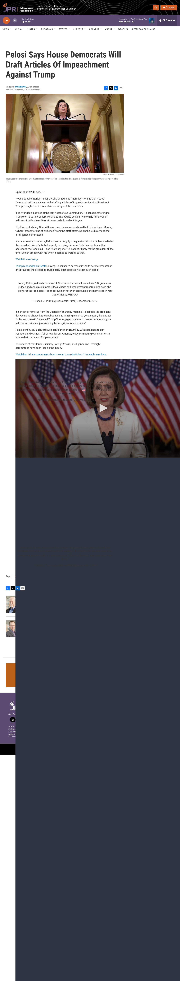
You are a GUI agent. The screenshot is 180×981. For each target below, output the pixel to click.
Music (18, 29)
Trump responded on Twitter (31, 265)
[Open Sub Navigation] (11, 29)
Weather (123, 29)
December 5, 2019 (87, 300)
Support (78, 29)
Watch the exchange (26, 259)
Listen (31, 29)
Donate (170, 7)
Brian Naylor (20, 86)
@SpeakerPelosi (27, 382)
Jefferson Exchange (143, 29)
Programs (47, 29)
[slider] (19, 20)
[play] (6, 20)
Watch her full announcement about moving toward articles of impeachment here (60, 354)
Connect (94, 29)
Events (63, 29)
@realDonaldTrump (90, 382)
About (108, 29)
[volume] (14, 20)
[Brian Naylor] (12, 604)
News (6, 29)
